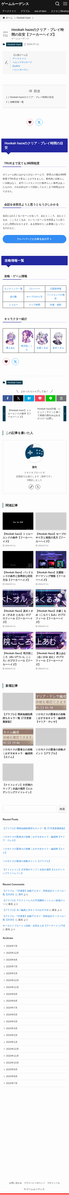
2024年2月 (11, 1035)
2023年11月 (12, 1056)
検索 (62, 809)
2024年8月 (11, 1001)
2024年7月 (11, 1007)
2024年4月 (11, 1021)
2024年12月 (12, 980)
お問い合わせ (15, 1183)
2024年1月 (11, 1042)
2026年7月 (11, 946)
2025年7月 (11, 966)
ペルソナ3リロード (22, 62)
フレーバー (34, 288)
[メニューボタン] (65, 4)
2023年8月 (11, 1076)
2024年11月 (12, 987)
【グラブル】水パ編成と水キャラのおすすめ (26, 910)
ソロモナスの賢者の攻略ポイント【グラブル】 (27, 861)
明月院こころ (26, 348)
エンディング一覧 (13, 288)
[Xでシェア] (39, 122)
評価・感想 (55, 304)
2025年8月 (11, 959)
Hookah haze (14, 44)
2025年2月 (11, 973)
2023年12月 (12, 1049)
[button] (8, 398)
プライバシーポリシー (34, 1183)
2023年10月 (12, 1062)
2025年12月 (12, 953)
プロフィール (53, 1183)
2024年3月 (11, 1028)
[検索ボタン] (57, 4)
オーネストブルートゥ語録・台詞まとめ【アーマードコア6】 (34, 925)
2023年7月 (11, 1083)
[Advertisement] (34, 1128)
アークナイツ (19, 58)
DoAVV (16, 66)
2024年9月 (11, 994)
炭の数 (13, 296)
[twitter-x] (37, 486)
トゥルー (13, 304)
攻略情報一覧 (17, 102)
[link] (31, 486)
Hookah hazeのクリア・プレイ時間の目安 (32, 97)
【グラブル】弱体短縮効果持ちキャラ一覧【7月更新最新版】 (34, 828)
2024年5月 (11, 1014)
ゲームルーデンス (15, 4)
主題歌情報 (55, 288)
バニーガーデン (20, 69)
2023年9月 (11, 1069)
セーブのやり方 (34, 296)
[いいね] (29, 122)
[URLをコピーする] (61, 398)
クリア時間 (34, 304)
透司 (34, 467)
